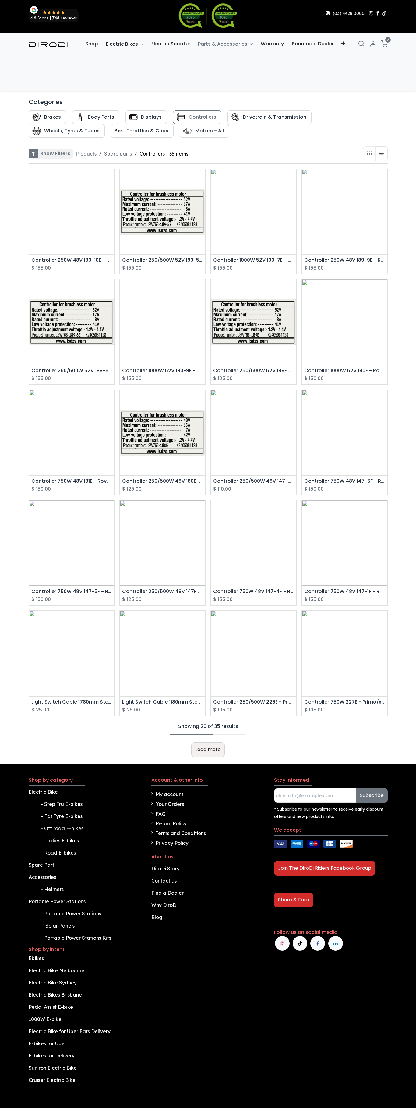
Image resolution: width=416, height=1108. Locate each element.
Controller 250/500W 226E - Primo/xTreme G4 (253, 702)
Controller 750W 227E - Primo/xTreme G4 (344, 702)
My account (169, 794)
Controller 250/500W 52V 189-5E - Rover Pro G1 (162, 260)
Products (86, 154)
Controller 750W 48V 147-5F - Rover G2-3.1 (71, 591)
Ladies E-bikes (61, 840)
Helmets (54, 889)
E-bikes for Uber (47, 1043)
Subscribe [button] (372, 795)
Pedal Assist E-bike (51, 1007)
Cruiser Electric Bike (53, 1080)
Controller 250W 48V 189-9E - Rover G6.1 (344, 260)
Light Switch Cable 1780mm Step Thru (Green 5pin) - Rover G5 (71, 702)
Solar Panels (60, 926)
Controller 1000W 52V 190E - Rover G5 (344, 370)
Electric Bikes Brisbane (56, 995)
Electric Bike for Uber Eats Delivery (70, 1031)
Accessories (42, 877)
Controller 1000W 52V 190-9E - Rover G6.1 (162, 370)
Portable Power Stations (58, 901)
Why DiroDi (164, 905)
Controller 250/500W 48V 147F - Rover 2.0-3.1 (162, 591)
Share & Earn (293, 899)
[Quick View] (110, 179)
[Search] (361, 44)
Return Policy (171, 823)
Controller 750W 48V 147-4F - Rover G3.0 (253, 591)
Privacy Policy (172, 843)
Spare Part (41, 865)
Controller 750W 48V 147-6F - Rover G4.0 (344, 481)
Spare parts (118, 154)
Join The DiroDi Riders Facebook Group (324, 868)
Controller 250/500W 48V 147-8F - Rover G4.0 (253, 481)
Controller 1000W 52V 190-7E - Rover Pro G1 (253, 260)
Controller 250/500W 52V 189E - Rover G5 (253, 370)
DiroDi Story (165, 868)
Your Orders (170, 804)
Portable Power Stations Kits (78, 938)
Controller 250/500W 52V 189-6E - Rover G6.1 (71, 370)
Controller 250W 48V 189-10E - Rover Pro (71, 260)
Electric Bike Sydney (53, 983)
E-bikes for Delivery (52, 1056)
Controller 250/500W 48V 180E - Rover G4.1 (162, 481)
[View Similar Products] (110, 192)
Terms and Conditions (181, 833)
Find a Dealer (167, 893)
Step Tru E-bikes (63, 804)
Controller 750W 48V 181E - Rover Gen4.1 (71, 481)
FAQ (161, 814)
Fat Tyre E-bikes (64, 816)
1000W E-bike (45, 1019)
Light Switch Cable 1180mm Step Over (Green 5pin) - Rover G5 (162, 702)
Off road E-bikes (63, 828)
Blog (156, 917)
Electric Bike (44, 792)
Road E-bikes (60, 853)
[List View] (381, 153)
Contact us (164, 881)
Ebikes (36, 958)
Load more (208, 749)
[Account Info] (372, 44)
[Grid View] (369, 153)
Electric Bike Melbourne (57, 970)
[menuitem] (92, 44)
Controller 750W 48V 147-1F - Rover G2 (344, 591)
